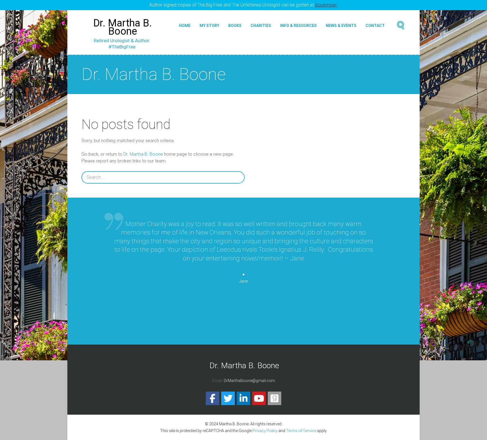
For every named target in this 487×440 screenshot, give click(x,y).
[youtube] (259, 398)
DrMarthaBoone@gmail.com (249, 380)
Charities (261, 25)
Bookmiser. (326, 5)
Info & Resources (298, 25)
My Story (209, 25)
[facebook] (212, 398)
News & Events (341, 25)
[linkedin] (243, 398)
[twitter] (228, 398)
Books (235, 25)
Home (185, 25)
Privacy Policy (265, 430)
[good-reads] (274, 398)
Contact (375, 25)
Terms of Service (301, 430)
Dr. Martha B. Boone (143, 154)
